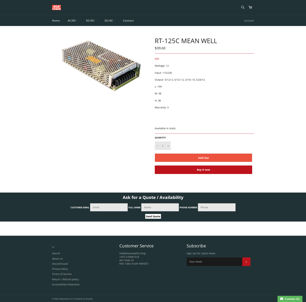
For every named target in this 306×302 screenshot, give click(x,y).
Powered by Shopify (83, 298)
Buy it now (203, 169)
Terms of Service (62, 274)
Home (56, 20)
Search (56, 253)
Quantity (160, 137)
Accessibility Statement (66, 284)
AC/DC (72, 20)
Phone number (188, 207)
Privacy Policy (60, 269)
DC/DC (90, 20)
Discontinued (60, 263)
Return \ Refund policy (65, 279)
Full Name (134, 207)
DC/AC (109, 20)
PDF (157, 58)
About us (57, 258)
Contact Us (291, 298)
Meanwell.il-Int (66, 298)
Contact (128, 20)
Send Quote (153, 216)
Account (249, 20)
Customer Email (79, 207)
